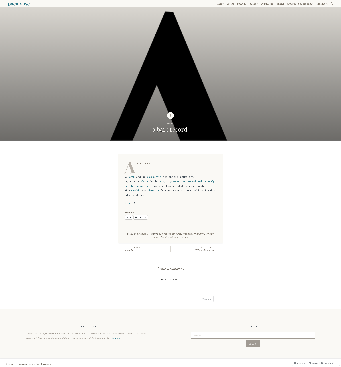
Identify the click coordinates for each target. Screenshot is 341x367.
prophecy (187, 233)
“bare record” (154, 177)
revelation (199, 233)
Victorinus (153, 190)
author (254, 3)
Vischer (145, 181)
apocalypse (17, 3)
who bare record (179, 237)
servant (210, 233)
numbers (322, 3)
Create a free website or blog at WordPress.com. (29, 364)
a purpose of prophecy (300, 3)
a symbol (135, 249)
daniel (280, 3)
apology (241, 3)
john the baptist (167, 233)
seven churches (161, 237)
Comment (206, 299)
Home (220, 3)
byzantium (267, 3)
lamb (178, 233)
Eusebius (136, 190)
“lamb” (132, 177)
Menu (230, 3)
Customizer (117, 338)
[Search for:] (332, 3)
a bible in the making (204, 249)
